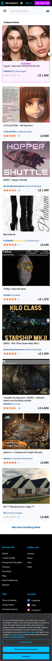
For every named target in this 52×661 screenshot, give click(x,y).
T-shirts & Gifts (8, 558)
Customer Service (9, 609)
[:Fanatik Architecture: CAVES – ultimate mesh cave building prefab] (26, 377)
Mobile (5, 553)
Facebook (35, 600)
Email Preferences (10, 580)
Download (6, 571)
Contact (30, 553)
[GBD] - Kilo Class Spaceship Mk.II (21, 343)
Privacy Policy (8, 605)
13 (19, 190)
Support (5, 585)
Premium (6, 567)
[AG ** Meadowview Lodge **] (26, 486)
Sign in (28, 3)
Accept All (26, 656)
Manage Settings (26, 642)
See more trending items (26, 527)
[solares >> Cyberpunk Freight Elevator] (26, 431)
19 (19, 136)
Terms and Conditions (16, 637)
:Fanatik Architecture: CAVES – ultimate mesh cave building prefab (23, 399)
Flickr (33, 605)
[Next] (50, 54)
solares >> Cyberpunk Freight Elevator (23, 452)
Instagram (36, 610)
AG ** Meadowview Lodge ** (18, 506)
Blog (4, 576)
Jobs (29, 562)
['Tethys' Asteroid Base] (26, 268)
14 (19, 408)
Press (29, 567)
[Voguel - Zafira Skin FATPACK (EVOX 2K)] (26, 43)
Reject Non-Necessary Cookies (26, 649)
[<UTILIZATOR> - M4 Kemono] (26, 104)
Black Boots (9, 234)
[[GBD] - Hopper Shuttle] (26, 159)
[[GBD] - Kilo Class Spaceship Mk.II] (26, 322)
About (29, 558)
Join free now (42, 3)
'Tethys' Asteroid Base (14, 289)
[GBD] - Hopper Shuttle (15, 180)
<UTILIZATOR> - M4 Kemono (18, 125)
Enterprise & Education (12, 562)
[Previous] (2, 54)
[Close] (49, 617)
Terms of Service (9, 600)
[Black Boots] (26, 213)
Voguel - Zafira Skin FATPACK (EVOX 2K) (21, 66)
